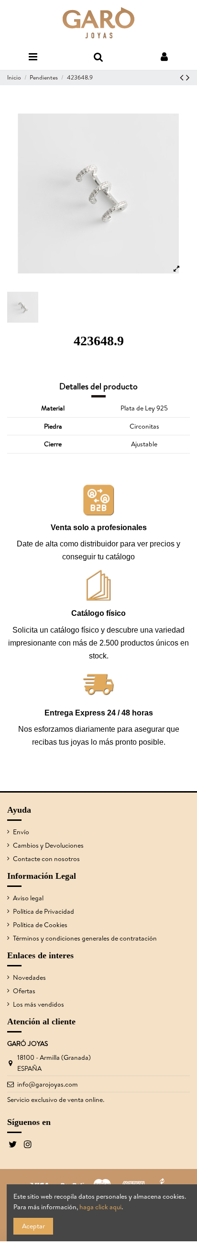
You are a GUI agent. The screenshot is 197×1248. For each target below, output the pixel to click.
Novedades (29, 977)
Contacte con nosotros (46, 858)
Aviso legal (28, 898)
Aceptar (33, 1226)
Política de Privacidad (43, 911)
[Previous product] (183, 77)
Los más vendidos (38, 1004)
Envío (21, 832)
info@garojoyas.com (47, 1084)
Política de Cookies (40, 925)
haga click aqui (100, 1207)
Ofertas (24, 991)
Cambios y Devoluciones (48, 845)
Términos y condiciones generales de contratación (85, 938)
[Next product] (188, 77)
